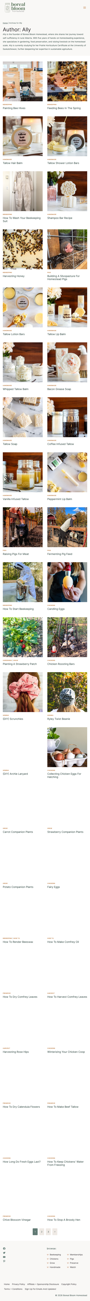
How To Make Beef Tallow (63, 1106)
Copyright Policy (68, 1284)
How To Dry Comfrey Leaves (20, 996)
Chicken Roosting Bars (61, 663)
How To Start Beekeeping (18, 608)
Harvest (51, 993)
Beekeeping (7, 104)
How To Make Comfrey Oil (63, 941)
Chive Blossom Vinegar (17, 1219)
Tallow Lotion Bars (14, 334)
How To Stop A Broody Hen (63, 1219)
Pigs (49, 272)
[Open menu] (84, 7)
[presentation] (23, 81)
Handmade (7, 159)
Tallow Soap (10, 444)
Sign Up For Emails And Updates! (40, 1289)
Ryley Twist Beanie (58, 718)
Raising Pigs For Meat (16, 553)
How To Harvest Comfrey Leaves (67, 996)
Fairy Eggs (53, 886)
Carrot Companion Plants (18, 831)
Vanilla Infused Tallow (16, 499)
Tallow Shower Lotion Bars (63, 163)
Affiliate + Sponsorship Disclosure (43, 1284)
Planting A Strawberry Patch (20, 663)
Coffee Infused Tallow (60, 444)
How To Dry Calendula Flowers (21, 1106)
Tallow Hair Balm (12, 163)
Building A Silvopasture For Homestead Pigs (63, 278)
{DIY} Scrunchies (13, 718)
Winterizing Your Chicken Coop (66, 1051)
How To (16, 938)
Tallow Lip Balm (56, 334)
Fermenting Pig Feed (59, 553)
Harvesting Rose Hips (16, 1051)
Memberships (76, 1254)
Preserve (7, 993)
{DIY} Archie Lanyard (15, 773)
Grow (15, 660)
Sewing (6, 715)
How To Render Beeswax (18, 941)
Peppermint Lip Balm (59, 499)
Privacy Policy (18, 1284)
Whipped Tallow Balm (15, 389)
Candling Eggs (56, 608)
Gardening (7, 660)
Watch (73, 1267)
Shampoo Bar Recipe (59, 217)
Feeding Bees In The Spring (64, 108)
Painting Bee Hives (14, 108)
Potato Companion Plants (18, 886)
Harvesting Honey (13, 276)
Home (5, 23)
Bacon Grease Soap (59, 389)
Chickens (51, 605)
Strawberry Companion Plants (65, 831)
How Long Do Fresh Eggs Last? (22, 1161)
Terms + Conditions (13, 1289)
